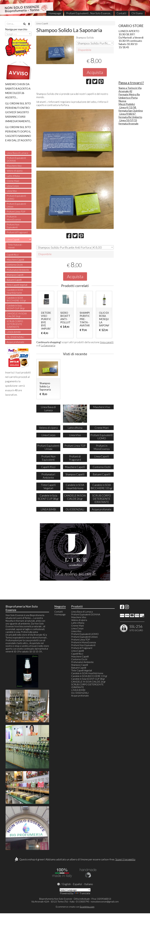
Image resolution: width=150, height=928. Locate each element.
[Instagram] (127, 607)
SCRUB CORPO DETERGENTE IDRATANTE (15, 324)
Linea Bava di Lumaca (17, 152)
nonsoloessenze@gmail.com (105, 901)
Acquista (95, 72)
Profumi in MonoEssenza (14, 218)
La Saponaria (48, 345)
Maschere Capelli (15, 259)
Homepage (54, 13)
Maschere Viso (14, 165)
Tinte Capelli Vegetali (17, 284)
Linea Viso (12, 190)
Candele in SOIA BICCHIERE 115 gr (16, 299)
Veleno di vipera (14, 170)
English (66, 884)
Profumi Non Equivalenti (13, 226)
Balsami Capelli (14, 279)
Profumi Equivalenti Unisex (16, 205)
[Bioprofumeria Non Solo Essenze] (75, 8)
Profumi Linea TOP (16, 211)
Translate (84, 893)
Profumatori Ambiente (18, 269)
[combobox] (95, 43)
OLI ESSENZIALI (15, 337)
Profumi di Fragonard (17, 232)
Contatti (121, 13)
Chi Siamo (137, 13)
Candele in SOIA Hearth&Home (15, 291)
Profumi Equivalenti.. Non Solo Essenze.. (88, 13)
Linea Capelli (42, 23)
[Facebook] (122, 607)
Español (77, 884)
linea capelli (107, 342)
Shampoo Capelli (15, 274)
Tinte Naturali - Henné (15, 246)
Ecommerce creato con (75, 906)
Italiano (88, 884)
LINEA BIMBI (14, 332)
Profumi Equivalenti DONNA (16, 159)
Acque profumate (15, 342)
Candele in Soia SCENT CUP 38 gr (16, 307)
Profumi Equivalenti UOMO (16, 197)
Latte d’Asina (13, 175)
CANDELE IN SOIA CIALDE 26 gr (17, 315)
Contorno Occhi (15, 264)
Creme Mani (13, 180)
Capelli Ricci (12, 254)
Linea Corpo (13, 185)
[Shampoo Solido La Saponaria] (55, 50)
